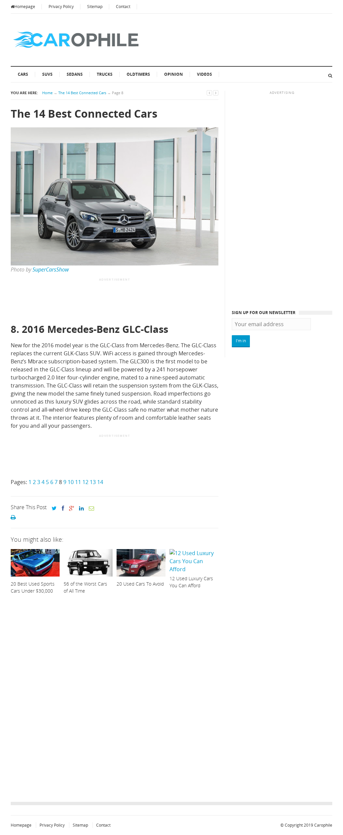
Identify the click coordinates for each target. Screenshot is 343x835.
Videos (204, 74)
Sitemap (94, 6)
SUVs (47, 74)
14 (100, 482)
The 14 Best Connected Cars (82, 92)
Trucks (105, 74)
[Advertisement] (133, 301)
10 (71, 482)
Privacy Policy (61, 6)
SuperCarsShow (50, 269)
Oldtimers (138, 74)
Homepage (24, 6)
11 (78, 482)
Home (47, 92)
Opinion (173, 74)
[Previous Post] (209, 92)
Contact (123, 6)
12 (85, 482)
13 (93, 482)
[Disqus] (114, 699)
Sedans (75, 74)
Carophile (323, 825)
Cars (23, 74)
